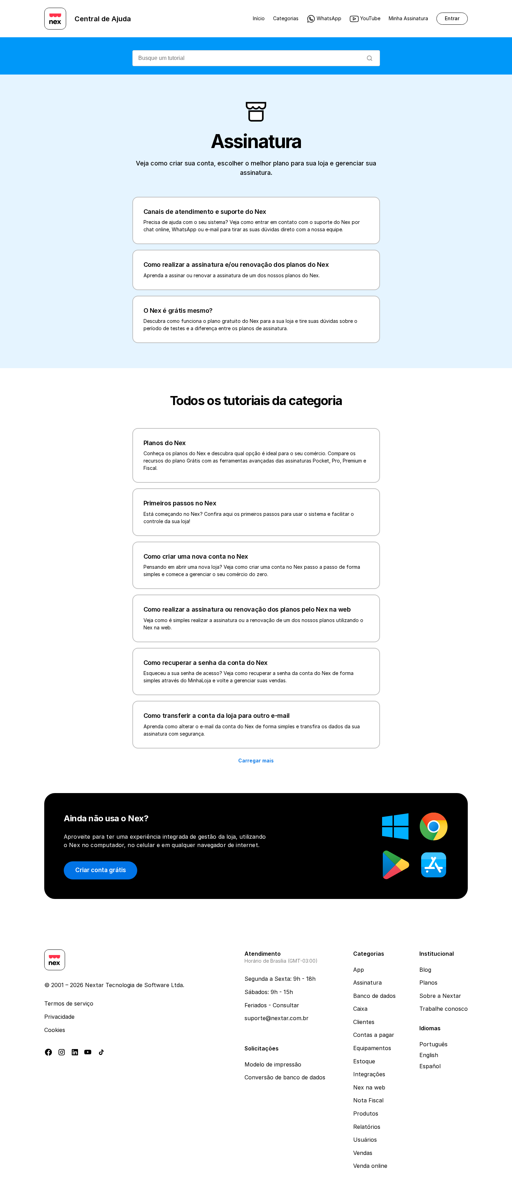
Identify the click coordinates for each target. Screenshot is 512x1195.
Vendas (362, 1152)
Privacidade (59, 1016)
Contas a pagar (373, 1034)
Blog (425, 969)
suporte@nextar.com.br (277, 1018)
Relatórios (366, 1126)
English (428, 1055)
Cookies (54, 1029)
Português (433, 1044)
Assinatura (367, 982)
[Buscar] (369, 58)
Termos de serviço (68, 1003)
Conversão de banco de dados (285, 1077)
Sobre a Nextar (440, 995)
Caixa (360, 1008)
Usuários (365, 1139)
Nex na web (369, 1087)
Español (430, 1066)
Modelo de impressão (273, 1064)
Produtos (365, 1113)
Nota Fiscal (368, 1100)
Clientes (363, 1021)
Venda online (370, 1165)
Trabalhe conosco (443, 1008)
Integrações (369, 1074)
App (358, 969)
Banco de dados (374, 995)
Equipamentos (372, 1048)
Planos (428, 982)
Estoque (364, 1061)
